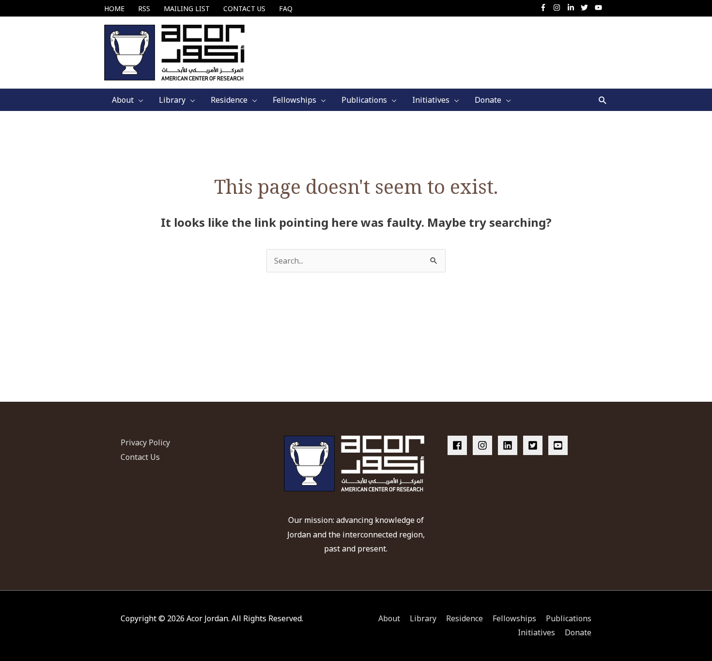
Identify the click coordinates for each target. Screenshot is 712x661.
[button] (603, 100)
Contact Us (140, 457)
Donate (578, 632)
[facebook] (459, 445)
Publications (568, 618)
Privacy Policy (145, 442)
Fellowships (514, 618)
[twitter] (587, 7)
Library (423, 618)
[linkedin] (509, 445)
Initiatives (536, 632)
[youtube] (599, 7)
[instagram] (559, 7)
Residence (464, 618)
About (389, 618)
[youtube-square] (559, 445)
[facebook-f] (546, 7)
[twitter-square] (534, 445)
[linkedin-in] (573, 7)
